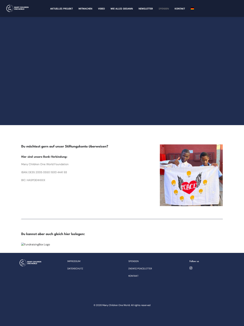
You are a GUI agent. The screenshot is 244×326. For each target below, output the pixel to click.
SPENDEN (133, 261)
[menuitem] (61, 9)
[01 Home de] (30, 262)
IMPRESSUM (73, 261)
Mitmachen (85, 9)
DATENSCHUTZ (75, 268)
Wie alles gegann (122, 9)
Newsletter (146, 9)
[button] (191, 268)
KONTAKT (133, 275)
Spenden (164, 9)
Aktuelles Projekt (61, 9)
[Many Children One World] (17, 8)
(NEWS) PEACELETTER (140, 268)
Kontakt (180, 9)
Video (101, 9)
